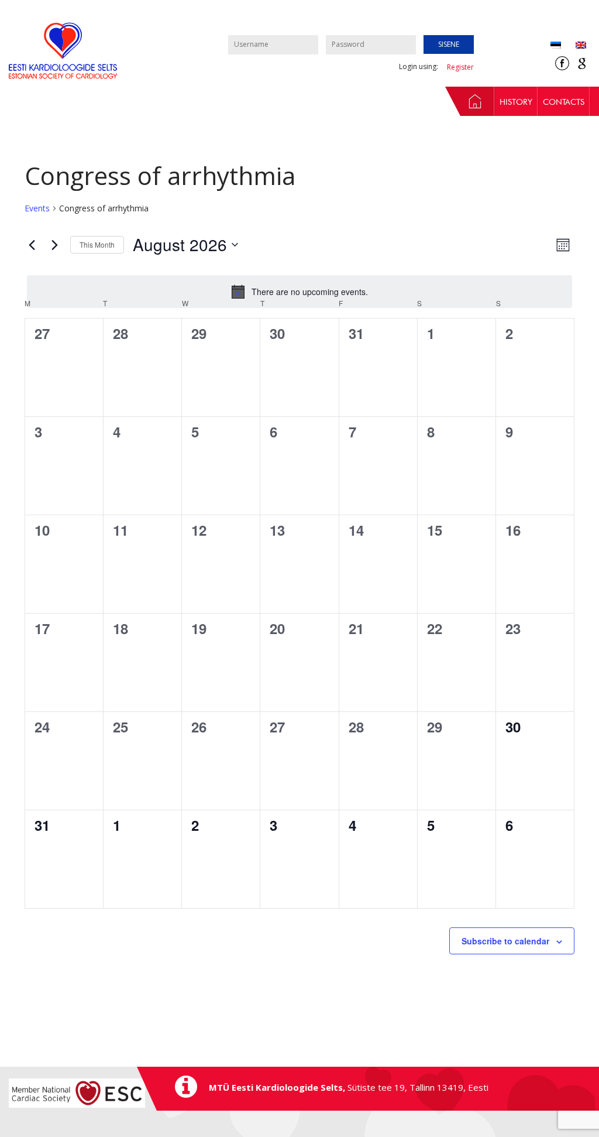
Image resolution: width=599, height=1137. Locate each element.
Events (37, 208)
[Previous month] (32, 245)
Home (469, 101)
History (516, 102)
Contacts (563, 102)
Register (460, 67)
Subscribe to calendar (505, 941)
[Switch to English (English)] (573, 46)
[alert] (299, 291)
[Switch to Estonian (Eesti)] (555, 46)
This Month (97, 244)
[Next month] (54, 245)
